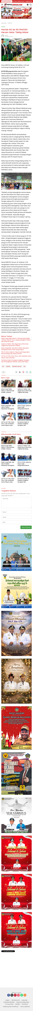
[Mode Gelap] (28, 4)
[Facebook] (8, 995)
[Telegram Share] (27, 372)
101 (3, 366)
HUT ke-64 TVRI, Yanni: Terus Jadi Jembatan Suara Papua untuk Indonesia (16, 356)
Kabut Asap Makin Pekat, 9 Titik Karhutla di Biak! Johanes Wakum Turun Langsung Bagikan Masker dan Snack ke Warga (16, 340)
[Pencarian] (31, 4)
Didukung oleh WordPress (10, 1006)
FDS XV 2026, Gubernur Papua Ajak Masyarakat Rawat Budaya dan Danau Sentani (15, 352)
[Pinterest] (15, 995)
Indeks (7, 1000)
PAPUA (3, 27)
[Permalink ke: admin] (2, 36)
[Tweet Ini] (19, 372)
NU (24, 366)
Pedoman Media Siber (22, 1002)
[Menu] (2, 4)
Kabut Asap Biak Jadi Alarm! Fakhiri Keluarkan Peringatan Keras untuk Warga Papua (15, 348)
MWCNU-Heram (16, 366)
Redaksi (17, 1004)
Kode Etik (24, 1000)
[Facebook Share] (16, 372)
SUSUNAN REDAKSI (9, 1002)
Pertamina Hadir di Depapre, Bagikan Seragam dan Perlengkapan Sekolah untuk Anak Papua (15, 361)
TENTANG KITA (15, 1000)
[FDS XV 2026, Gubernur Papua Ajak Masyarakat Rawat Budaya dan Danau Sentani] (25, 400)
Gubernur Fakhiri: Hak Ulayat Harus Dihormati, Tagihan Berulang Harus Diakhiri (14, 344)
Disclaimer (25, 1004)
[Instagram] (18, 995)
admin (6, 35)
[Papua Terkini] (13, 4)
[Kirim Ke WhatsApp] (30, 372)
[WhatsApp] (21, 995)
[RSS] (24, 995)
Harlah (8, 366)
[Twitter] (11, 995)
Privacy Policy (9, 1004)
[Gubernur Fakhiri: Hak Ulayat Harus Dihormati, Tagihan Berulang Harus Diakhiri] (25, 384)
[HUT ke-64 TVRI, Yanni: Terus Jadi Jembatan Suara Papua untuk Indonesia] (8, 416)
